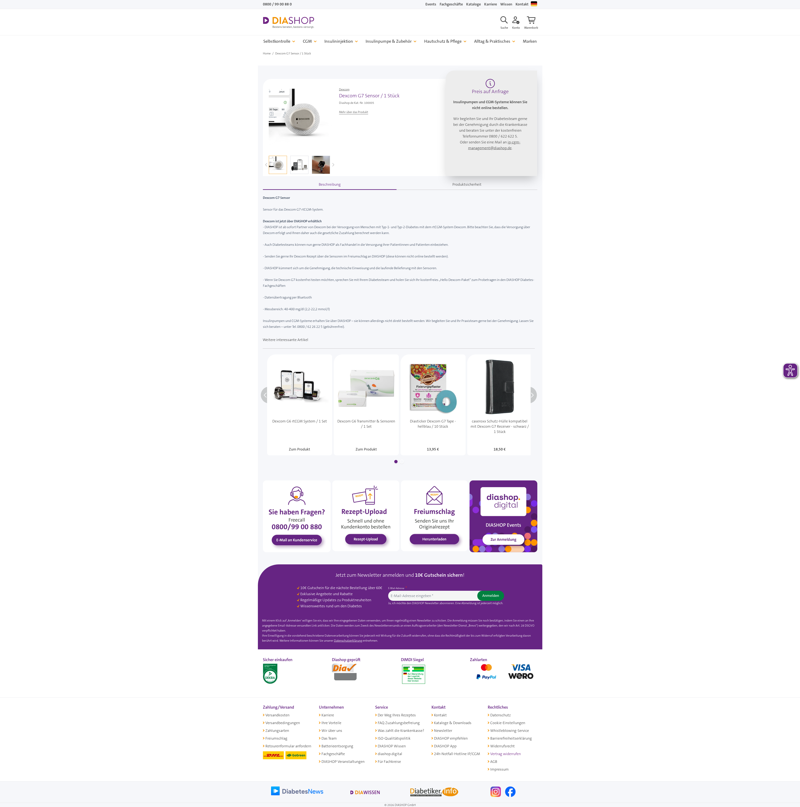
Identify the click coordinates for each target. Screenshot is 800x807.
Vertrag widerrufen (505, 753)
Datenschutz (500, 715)
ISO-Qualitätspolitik (394, 738)
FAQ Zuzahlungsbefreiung (399, 722)
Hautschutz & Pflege (443, 41)
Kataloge (473, 4)
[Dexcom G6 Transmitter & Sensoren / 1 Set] (366, 404)
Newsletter (443, 730)
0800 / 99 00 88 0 (277, 4)
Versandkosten (277, 715)
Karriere (490, 4)
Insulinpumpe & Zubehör (389, 41)
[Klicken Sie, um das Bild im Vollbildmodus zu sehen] (300, 118)
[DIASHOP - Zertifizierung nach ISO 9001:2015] (279, 673)
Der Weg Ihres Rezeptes (397, 715)
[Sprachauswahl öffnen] (534, 3)
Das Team (329, 738)
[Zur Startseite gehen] (288, 22)
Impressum (499, 769)
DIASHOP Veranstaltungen (343, 761)
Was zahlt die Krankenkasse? (401, 730)
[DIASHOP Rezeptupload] (365, 515)
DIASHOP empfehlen (451, 738)
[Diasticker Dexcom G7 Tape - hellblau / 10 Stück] (433, 404)
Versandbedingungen (282, 722)
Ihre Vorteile (331, 722)
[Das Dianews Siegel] (348, 673)
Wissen (506, 4)
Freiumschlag (276, 738)
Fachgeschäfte (451, 4)
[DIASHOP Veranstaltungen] (503, 516)
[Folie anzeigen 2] (402, 462)
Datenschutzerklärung (348, 640)
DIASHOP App (445, 746)
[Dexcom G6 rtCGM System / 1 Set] (299, 404)
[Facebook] (510, 791)
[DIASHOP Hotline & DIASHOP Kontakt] (297, 516)
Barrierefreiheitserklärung (511, 738)
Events (430, 4)
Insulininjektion (338, 41)
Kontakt (522, 4)
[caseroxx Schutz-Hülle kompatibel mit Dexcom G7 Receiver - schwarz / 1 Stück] (499, 404)
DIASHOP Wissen (392, 746)
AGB (493, 761)
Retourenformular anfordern (288, 746)
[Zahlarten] (503, 673)
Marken (530, 41)
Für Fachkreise (389, 761)
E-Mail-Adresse (396, 588)
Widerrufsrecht (502, 746)
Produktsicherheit (466, 184)
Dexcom (344, 89)
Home (267, 53)
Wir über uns (331, 730)
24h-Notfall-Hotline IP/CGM (457, 753)
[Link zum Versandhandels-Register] (413, 674)
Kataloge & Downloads (452, 722)
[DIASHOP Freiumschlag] (434, 515)
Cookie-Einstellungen (507, 722)
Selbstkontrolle (276, 41)
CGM (307, 41)
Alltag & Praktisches (492, 41)
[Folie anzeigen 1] (396, 462)
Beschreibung (330, 184)
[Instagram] (496, 791)
